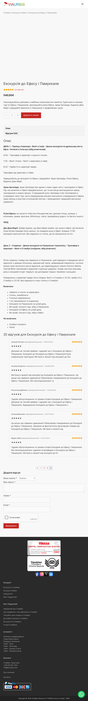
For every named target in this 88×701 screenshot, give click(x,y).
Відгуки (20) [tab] (12, 133)
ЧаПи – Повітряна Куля (12, 651)
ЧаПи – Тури (8, 644)
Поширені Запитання (11, 641)
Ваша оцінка (10, 478)
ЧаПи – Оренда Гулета (12, 649)
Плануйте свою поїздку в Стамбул (16, 615)
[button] (81, 694)
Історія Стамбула (10, 625)
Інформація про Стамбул (13, 609)
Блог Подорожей (10, 597)
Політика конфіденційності (13, 637)
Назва (7, 495)
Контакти (6, 677)
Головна (7, 13)
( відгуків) (19, 90)
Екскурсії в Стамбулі (11, 587)
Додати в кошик (31, 115)
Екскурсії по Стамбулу (12, 622)
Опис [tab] (8, 128)
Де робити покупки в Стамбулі (15, 618)
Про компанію (8, 672)
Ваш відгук (9, 482)
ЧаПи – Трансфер (10, 646)
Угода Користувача (10, 639)
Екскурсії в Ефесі (19, 13)
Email (6, 505)
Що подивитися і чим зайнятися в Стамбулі (20, 612)
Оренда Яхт (8, 594)
